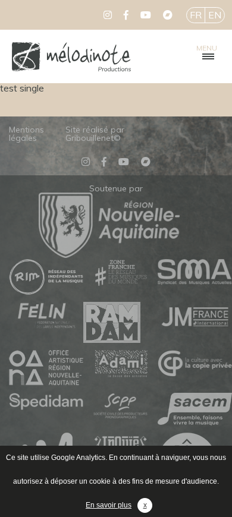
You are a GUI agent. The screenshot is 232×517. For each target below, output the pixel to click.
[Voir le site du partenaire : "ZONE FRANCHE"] (120, 273)
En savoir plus (108, 505)
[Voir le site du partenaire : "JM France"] (195, 316)
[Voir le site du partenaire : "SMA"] (195, 272)
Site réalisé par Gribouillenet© (94, 133)
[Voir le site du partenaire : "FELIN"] (46, 316)
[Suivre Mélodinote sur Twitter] (108, 15)
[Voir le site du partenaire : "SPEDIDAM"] (46, 402)
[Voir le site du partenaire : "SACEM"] (195, 410)
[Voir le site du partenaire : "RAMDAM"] (120, 323)
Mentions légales (26, 133)
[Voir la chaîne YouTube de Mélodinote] (145, 15)
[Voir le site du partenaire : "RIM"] (46, 277)
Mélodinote (71, 56)
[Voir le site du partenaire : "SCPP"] (120, 407)
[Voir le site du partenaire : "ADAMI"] (120, 364)
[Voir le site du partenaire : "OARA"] (46, 368)
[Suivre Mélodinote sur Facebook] (126, 15)
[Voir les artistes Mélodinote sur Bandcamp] (168, 15)
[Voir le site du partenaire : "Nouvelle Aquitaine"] (109, 254)
